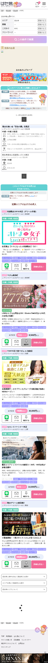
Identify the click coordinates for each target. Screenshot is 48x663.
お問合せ (21, 643)
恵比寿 (15, 11)
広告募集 (17, 640)
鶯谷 (26, 505)
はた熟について (19, 636)
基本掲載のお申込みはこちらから (21, 98)
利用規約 (9, 636)
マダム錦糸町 (12, 275)
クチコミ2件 (7, 310)
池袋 (26, 353)
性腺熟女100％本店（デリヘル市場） (22, 211)
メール (16, 269)
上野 (26, 429)
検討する (26, 269)
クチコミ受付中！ (9, 462)
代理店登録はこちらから (18, 105)
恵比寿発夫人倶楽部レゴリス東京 (15, 155)
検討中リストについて (9, 643)
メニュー (43, 5)
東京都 (8, 11)
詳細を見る (38, 267)
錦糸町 (27, 214)
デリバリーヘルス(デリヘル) (13, 129)
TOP (2, 11)
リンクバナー (26, 640)
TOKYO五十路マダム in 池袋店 (20, 351)
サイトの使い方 (6, 640)
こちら (28, 108)
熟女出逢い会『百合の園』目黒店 (15, 127)
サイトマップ (5, 647)
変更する (41, 20)
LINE (6, 269)
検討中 (37, 4)
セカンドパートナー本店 (17, 427)
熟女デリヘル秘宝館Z (16, 503)
